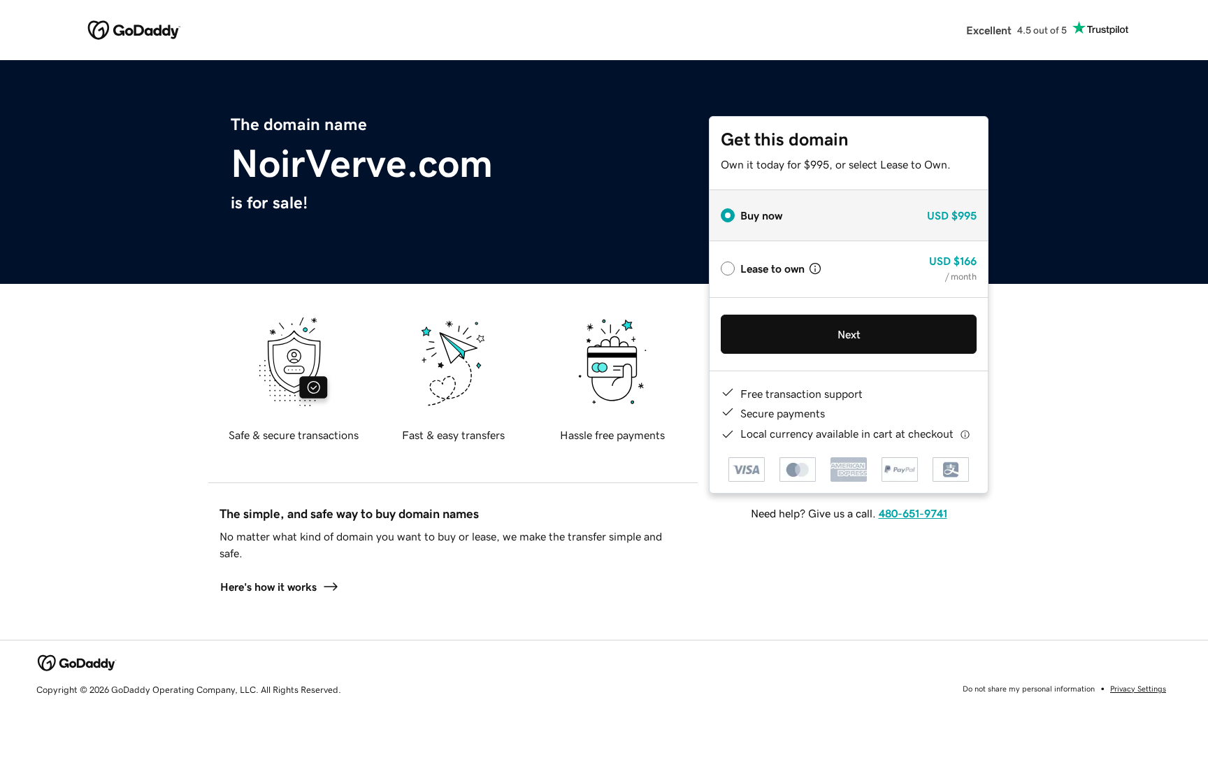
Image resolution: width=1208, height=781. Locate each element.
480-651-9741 (913, 513)
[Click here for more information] (965, 433)
